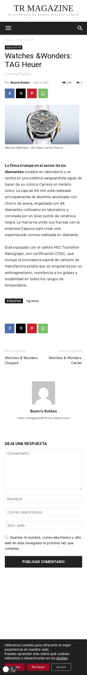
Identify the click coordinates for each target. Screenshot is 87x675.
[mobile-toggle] (8, 28)
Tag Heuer (32, 301)
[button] (80, 28)
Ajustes (61, 667)
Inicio (8, 40)
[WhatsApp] (43, 93)
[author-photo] (43, 404)
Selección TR (24, 40)
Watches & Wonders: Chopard (21, 360)
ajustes (61, 658)
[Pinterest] (32, 93)
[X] (21, 93)
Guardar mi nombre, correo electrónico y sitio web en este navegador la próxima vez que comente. (43, 542)
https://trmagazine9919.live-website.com (43, 418)
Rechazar (38, 667)
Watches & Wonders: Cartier (65, 360)
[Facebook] (9, 93)
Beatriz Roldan (20, 82)
